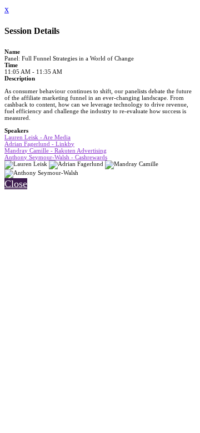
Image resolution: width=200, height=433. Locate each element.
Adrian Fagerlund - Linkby (39, 143)
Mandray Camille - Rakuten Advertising (55, 150)
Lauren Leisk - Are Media (37, 137)
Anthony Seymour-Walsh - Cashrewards (55, 157)
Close (15, 183)
